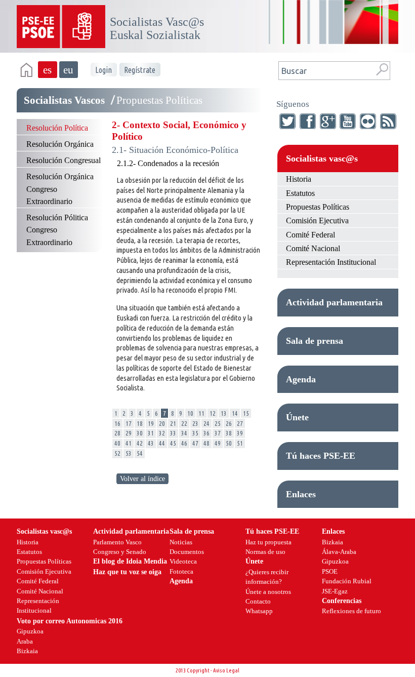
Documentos (187, 551)
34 (184, 432)
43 (151, 443)
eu (68, 69)
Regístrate (139, 69)
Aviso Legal (226, 670)
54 (140, 453)
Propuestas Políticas (317, 207)
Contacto (258, 601)
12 (213, 413)
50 (229, 443)
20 (162, 423)
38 (229, 432)
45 (173, 443)
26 (229, 423)
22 (184, 423)
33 (173, 432)
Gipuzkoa (335, 561)
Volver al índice (142, 479)
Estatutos (300, 193)
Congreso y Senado (119, 551)
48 (206, 443)
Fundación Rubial (346, 581)
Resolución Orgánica (60, 144)
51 (240, 443)
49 (218, 443)
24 (206, 423)
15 (246, 413)
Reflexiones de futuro (351, 611)
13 (224, 413)
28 (117, 432)
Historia (298, 179)
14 (235, 413)
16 (117, 423)
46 (184, 443)
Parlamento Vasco (117, 542)
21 (173, 423)
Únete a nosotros (268, 591)
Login (103, 69)
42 (140, 443)
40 (117, 443)
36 (206, 432)
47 (195, 443)
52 (117, 453)
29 (129, 432)
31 (151, 432)
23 (195, 423)
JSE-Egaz (335, 591)
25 (218, 423)
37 (218, 432)
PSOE (330, 571)
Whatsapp (259, 611)
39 (240, 432)
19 (151, 423)
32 (162, 432)
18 (140, 423)
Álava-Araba (339, 551)
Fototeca (181, 571)
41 (129, 443)
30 (140, 432)
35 (195, 432)
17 (129, 423)
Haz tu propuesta (268, 542)
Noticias (181, 542)
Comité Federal (310, 234)
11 (201, 413)
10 (190, 413)
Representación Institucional (331, 262)
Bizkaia (332, 542)
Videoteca (183, 561)
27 (240, 423)
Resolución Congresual (63, 160)
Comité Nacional (313, 248)
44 (162, 443)
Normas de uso (265, 551)
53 (129, 453)
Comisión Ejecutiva (317, 220)
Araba (25, 641)
